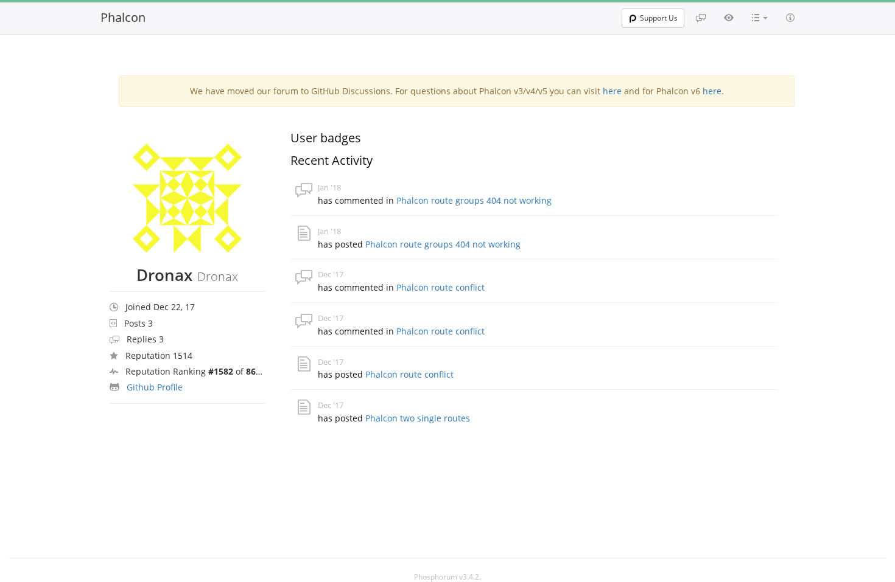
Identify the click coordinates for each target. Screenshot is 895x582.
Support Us (659, 18)
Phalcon (123, 17)
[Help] (790, 17)
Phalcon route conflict (440, 287)
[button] (760, 17)
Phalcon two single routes (417, 418)
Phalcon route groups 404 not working (474, 200)
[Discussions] (701, 17)
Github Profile (155, 387)
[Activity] (729, 17)
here (612, 91)
